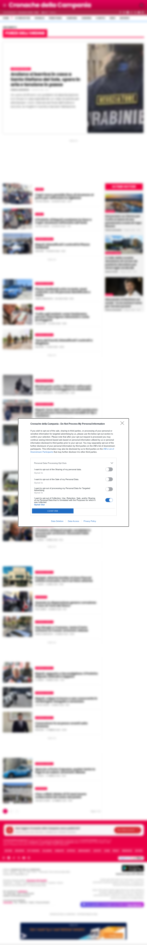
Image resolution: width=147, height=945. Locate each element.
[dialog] (73, 472)
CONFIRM (53, 511)
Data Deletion (57, 521)
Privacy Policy (90, 521)
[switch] (109, 469)
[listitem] (73, 463)
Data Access (73, 521)
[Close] (123, 424)
